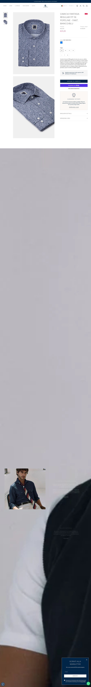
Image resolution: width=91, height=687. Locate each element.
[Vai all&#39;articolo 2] (5, 22)
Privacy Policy (83, 681)
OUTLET (33, 5)
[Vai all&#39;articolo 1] (5, 15)
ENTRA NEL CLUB (74, 107)
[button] (2, 684)
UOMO (10, 5)
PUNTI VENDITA (26, 5)
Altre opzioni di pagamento (73, 88)
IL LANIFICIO (17, 5)
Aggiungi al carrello (73, 81)
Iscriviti (75, 676)
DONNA (5, 5)
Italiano (71, 5)
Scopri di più (65, 496)
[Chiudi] (86, 659)
